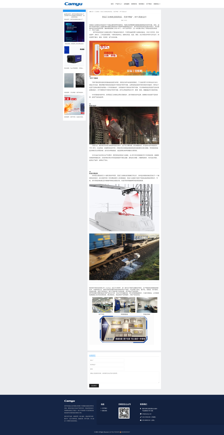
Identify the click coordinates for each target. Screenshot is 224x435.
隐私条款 (104, 410)
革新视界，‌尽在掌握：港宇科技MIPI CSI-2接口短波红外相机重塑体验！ (83, 92)
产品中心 (118, 4)
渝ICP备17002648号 (114, 432)
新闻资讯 (134, 4)
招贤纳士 (156, 4)
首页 (112, 4)
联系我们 (141, 4)
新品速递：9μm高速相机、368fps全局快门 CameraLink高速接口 (82, 68)
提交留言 (94, 385)
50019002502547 (125, 432)
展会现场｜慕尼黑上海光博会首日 (74, 43)
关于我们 (149, 4)
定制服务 (127, 4)
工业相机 (97, 11)
